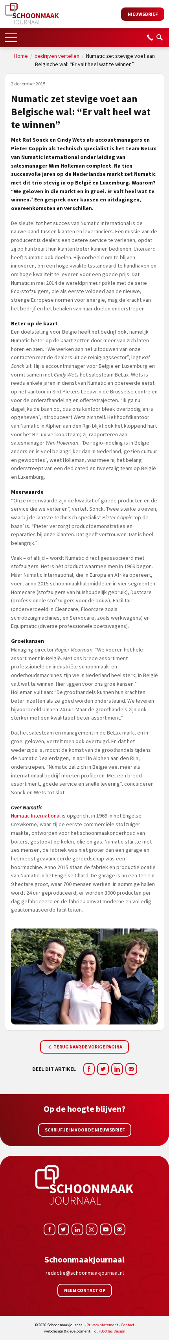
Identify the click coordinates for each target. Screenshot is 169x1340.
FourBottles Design (84, 1331)
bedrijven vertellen (57, 55)
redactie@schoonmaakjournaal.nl (85, 1272)
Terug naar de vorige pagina (87, 1047)
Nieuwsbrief (143, 14)
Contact (127, 1324)
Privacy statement (102, 1324)
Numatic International (36, 815)
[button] (11, 35)
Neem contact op (84, 1290)
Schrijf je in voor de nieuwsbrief (85, 1130)
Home (21, 55)
